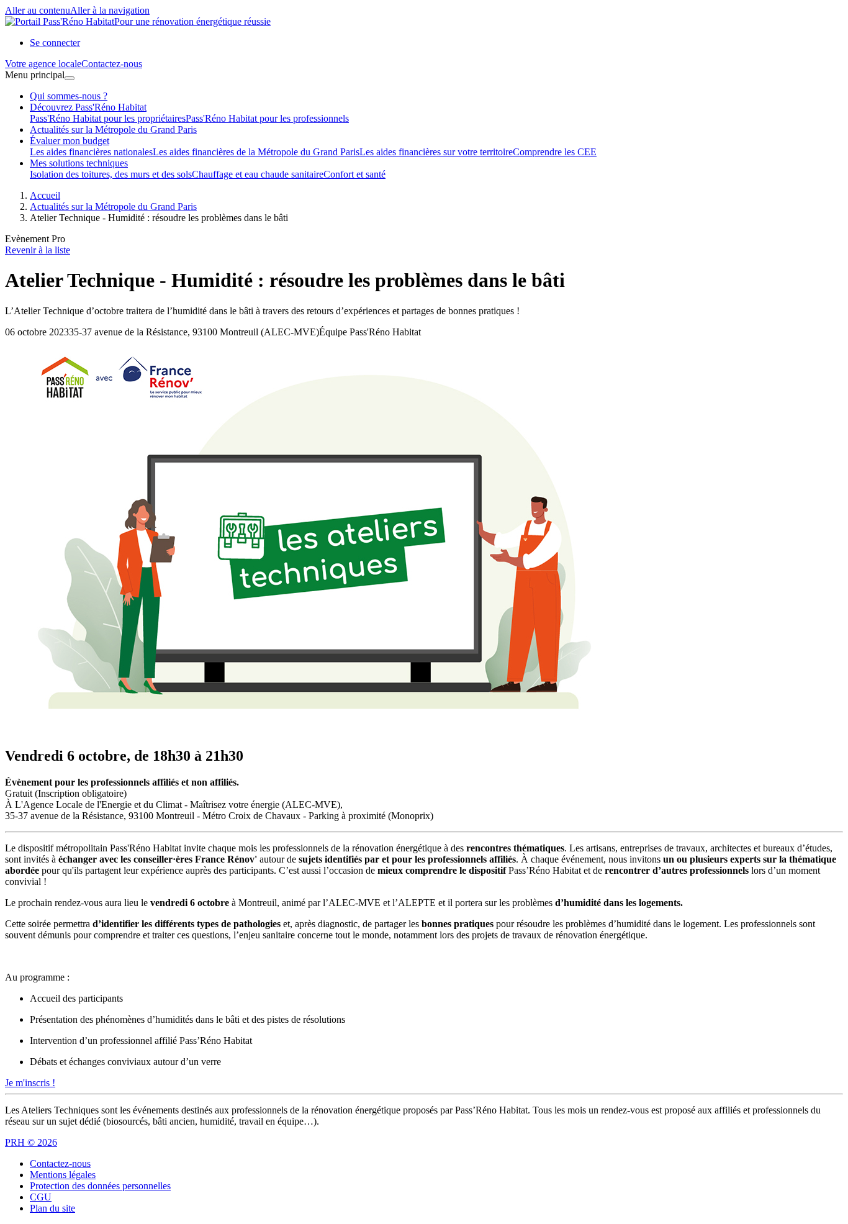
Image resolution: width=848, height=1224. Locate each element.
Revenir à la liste (37, 250)
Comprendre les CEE (555, 152)
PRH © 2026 (31, 1142)
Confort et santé (354, 174)
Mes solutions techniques (79, 163)
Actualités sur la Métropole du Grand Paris (113, 129)
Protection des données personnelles (100, 1186)
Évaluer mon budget (69, 140)
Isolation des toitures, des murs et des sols (111, 174)
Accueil (45, 195)
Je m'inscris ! (30, 1082)
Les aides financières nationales (91, 152)
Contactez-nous (60, 1163)
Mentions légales (63, 1174)
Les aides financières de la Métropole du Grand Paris (256, 152)
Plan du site (52, 1208)
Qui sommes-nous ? (68, 96)
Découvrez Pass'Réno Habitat (88, 107)
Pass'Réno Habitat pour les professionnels (267, 118)
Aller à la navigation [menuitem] (110, 10)
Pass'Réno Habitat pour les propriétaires (108, 118)
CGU (41, 1197)
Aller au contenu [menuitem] (37, 10)
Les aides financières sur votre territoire (436, 152)
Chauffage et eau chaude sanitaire (257, 174)
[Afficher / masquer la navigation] (69, 78)
